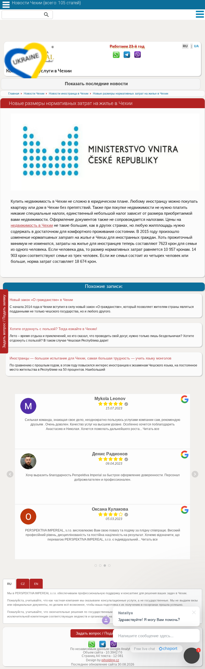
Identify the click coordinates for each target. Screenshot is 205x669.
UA (196, 46)
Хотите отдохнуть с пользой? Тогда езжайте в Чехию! (53, 329)
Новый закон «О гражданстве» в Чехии (41, 300)
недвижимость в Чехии (32, 225)
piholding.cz (110, 660)
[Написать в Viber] (138, 54)
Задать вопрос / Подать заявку (4, 321)
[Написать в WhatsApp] (116, 54)
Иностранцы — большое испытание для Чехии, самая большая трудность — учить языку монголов (90, 358)
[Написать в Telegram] (127, 54)
